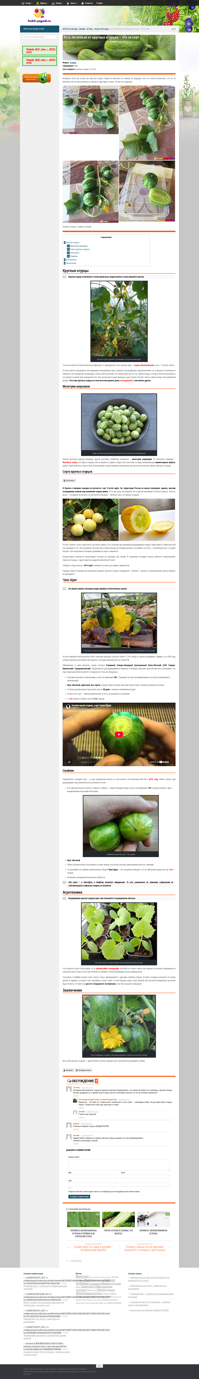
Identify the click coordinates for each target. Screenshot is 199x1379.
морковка (78, 1303)
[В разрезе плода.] (147, 191)
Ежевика (95, 1280)
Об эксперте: (70, 480)
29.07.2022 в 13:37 (87, 1088)
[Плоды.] (147, 123)
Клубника (82, 1283)
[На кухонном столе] (91, 110)
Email (123, 1173)
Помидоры (87, 1286)
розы (105, 1303)
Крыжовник (95, 1283)
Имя (69, 1173)
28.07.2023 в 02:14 (86, 1124)
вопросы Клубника (109, 1294)
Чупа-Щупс (73, 253)
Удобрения (81, 1290)
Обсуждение (84, 1081)
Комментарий (74, 1157)
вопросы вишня (83, 1296)
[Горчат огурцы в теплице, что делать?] (118, 1219)
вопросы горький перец (102, 1296)
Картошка (109, 1280)
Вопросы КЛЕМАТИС (94, 1277)
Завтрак (101, 1280)
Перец (78, 1287)
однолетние (88, 1303)
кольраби (99, 1300)
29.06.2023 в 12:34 (92, 1112)
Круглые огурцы (71, 242)
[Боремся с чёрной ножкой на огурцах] (153, 1219)
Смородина (107, 1286)
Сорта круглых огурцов (78, 249)
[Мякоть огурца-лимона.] (147, 520)
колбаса (94, 1300)
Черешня (110, 1290)
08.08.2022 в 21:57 (124, 1099)
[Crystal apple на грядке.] (91, 520)
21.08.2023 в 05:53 (87, 1135)
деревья (89, 1300)
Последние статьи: (84, 1070)
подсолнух (95, 1303)
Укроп (89, 1290)
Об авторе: (69, 1070)
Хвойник (94, 1290)
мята (82, 1303)
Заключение (70, 263)
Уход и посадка (101, 29)
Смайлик (72, 256)
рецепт (101, 1303)
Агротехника (70, 259)
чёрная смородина (114, 1303)
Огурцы (116, 1283)
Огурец (89, 29)
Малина (106, 1283)
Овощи (82, 29)
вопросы (97, 1293)
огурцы (73, 62)
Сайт (70, 1181)
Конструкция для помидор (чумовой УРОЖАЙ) (149, 1310)
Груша (87, 1280)
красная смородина (109, 1300)
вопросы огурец (76, 1261)
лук (117, 1300)
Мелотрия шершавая (77, 246)
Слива (97, 1286)
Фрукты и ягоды (70, 29)
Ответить (76, 1096)
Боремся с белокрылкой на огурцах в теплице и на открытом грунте (83, 1233)
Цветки (101, 1289)
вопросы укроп (81, 1300)
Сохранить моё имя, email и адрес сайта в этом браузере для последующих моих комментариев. (104, 1191)
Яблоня (80, 1293)
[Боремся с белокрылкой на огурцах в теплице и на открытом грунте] (83, 1219)
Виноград (82, 1276)
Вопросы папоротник (105, 1277)
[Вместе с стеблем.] (91, 192)
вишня (89, 1293)
